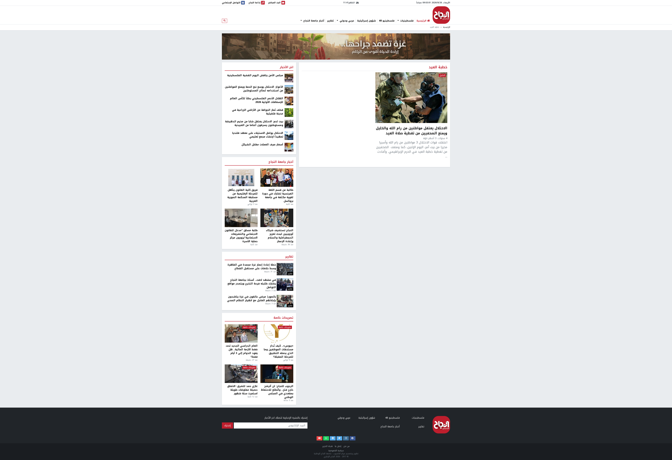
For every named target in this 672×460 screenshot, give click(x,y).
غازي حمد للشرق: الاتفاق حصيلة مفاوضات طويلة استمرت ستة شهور (242, 389)
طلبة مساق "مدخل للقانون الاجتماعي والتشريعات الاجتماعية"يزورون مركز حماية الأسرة (241, 236)
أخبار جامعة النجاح (313, 21)
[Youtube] (319, 438)
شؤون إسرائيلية (366, 21)
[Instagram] (346, 438)
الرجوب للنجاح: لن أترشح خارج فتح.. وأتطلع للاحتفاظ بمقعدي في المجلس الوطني (277, 391)
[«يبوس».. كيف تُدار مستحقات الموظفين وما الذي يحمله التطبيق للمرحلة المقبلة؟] (276, 333)
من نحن (346, 446)
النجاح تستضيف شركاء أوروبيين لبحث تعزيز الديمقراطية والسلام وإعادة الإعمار (279, 236)
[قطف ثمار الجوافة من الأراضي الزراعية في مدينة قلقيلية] (289, 112)
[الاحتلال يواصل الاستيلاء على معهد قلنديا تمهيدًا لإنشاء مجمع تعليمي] (289, 135)
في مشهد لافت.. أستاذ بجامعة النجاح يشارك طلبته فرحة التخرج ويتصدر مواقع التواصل (251, 283)
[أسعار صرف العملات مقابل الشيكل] (289, 147)
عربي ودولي (346, 21)
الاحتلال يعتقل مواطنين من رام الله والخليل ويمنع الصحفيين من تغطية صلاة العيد (411, 131)
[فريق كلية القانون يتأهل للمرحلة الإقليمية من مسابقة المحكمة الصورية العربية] (241, 177)
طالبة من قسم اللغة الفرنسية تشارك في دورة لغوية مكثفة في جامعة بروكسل (277, 195)
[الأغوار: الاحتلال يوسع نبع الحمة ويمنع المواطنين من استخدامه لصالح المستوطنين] (289, 89)
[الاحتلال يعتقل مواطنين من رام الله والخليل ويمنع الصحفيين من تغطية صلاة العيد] (411, 97)
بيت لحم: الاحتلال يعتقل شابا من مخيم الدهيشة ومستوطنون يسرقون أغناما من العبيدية (254, 123)
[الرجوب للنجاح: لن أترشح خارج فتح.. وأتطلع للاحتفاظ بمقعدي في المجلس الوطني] (276, 373)
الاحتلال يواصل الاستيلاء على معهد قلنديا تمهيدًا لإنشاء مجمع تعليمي (257, 135)
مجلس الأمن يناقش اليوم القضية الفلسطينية (255, 75)
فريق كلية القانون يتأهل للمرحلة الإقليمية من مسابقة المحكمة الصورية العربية (242, 195)
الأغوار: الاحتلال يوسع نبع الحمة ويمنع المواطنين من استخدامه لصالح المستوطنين (254, 88)
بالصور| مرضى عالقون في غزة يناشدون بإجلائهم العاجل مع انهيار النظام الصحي (251, 298)
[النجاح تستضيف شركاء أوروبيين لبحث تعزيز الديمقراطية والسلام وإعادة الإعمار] (276, 218)
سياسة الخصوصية (336, 450)
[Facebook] (352, 438)
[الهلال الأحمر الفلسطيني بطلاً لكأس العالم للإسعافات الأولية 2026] (289, 101)
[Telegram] (333, 438)
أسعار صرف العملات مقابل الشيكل (262, 144)
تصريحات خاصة (283, 318)
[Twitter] (339, 438)
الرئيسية (446, 27)
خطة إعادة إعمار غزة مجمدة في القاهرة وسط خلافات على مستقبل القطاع (251, 266)
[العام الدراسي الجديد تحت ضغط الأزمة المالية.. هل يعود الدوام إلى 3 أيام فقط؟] (241, 333)
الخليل (442, 75)
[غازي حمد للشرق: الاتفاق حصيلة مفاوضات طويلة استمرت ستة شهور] (241, 373)
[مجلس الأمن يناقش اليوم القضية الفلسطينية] (289, 77)
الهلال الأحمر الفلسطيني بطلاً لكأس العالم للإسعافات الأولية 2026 (256, 100)
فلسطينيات (406, 21)
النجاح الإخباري (441, 15)
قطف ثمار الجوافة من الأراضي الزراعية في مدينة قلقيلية (257, 111)
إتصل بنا (338, 446)
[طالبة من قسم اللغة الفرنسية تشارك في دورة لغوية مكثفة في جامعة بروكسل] (276, 177)
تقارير (330, 21)
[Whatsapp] (326, 438)
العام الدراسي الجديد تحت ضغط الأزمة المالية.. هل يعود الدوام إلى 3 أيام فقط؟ (242, 351)
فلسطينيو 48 (386, 21)
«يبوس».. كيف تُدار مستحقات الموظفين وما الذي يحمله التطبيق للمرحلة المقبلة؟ (278, 351)
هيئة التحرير (327, 446)
